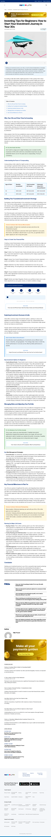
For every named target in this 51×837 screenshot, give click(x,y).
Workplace (20, 796)
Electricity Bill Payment (13, 809)
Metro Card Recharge (35, 809)
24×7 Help (40, 774)
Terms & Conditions (26, 774)
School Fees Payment (6, 815)
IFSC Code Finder (36, 822)
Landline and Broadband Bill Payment (42, 809)
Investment (10, 9)
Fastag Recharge (36, 814)
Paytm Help (42, 792)
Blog (5, 9)
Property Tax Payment (28, 805)
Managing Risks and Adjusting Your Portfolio (17, 110)
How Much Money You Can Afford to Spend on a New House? (18, 708)
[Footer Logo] (9, 774)
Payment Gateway (8, 743)
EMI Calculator (7, 822)
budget (21, 206)
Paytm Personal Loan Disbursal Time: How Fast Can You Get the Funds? (25, 352)
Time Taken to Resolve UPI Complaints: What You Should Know (25, 444)
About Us (32, 773)
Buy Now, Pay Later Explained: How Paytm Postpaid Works (12, 733)
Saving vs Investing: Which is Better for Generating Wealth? (17, 667)
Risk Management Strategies (15, 452)
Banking (19, 792)
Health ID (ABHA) (14, 796)
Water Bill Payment (29, 814)
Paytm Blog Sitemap (26, 775)
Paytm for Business (46, 1)
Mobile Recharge (43, 804)
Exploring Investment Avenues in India (15, 108)
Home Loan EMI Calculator (14, 822)
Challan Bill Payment (34, 805)
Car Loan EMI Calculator (28, 822)
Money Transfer (7, 792)
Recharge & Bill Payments (14, 793)
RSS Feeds (13, 826)
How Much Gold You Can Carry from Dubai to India (15, 698)
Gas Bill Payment (21, 814)
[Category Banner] (25, 649)
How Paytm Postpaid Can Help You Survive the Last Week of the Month (12, 752)
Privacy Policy (39, 773)
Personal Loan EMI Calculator (21, 822)
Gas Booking (13, 814)
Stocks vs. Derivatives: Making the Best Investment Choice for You (19, 719)
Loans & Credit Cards (28, 793)
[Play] (6, 63)
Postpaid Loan (7, 731)
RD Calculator (6, 826)
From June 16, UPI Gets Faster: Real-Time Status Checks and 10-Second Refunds (25, 307)
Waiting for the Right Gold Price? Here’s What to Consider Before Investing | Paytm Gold (13, 740)
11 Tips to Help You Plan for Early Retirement (14, 677)
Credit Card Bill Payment (7, 805)
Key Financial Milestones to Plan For (15, 112)
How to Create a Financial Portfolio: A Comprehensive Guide (18, 688)
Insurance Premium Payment (21, 805)
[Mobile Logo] (25, 5)
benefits (39, 329)
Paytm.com (40, 1)
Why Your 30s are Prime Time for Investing (16, 103)
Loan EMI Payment (14, 804)
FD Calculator (42, 822)
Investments (35, 792)
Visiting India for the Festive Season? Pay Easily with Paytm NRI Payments (14, 757)
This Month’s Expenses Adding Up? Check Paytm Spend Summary (14, 746)
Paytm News (6, 796)
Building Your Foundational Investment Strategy (17, 106)
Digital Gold (7, 736)
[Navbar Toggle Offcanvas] (4, 5)
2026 (21, 376)
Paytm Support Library (28, 797)
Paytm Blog (3, 1)
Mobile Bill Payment (6, 809)
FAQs (34, 796)
